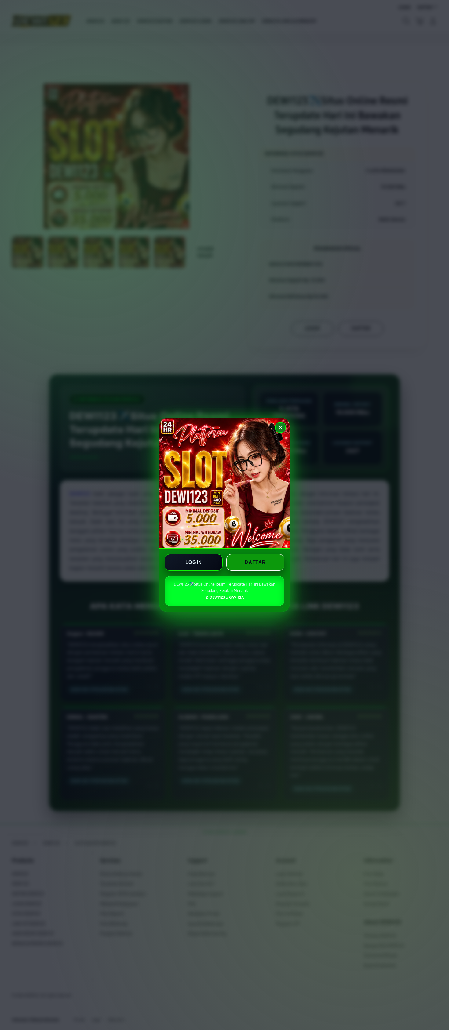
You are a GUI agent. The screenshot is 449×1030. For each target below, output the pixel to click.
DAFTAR (255, 562)
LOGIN (193, 562)
